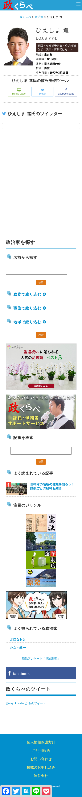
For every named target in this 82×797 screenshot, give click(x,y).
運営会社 (41, 776)
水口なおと (18, 639)
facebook (20, 674)
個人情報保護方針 (41, 742)
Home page (19, 93)
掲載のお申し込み (41, 767)
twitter (42, 93)
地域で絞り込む (28, 322)
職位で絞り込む (28, 308)
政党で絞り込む (28, 294)
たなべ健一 (18, 647)
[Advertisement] (41, 185)
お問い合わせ (41, 759)
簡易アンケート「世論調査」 (41, 658)
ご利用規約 (41, 751)
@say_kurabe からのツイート (26, 703)
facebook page (65, 93)
